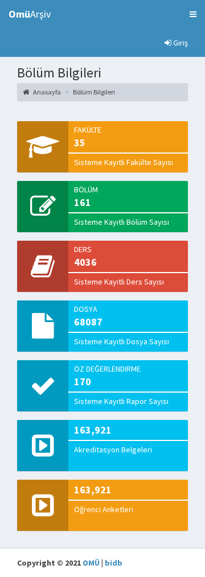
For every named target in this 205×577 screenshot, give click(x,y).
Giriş (179, 43)
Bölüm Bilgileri (94, 92)
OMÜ (91, 563)
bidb (113, 563)
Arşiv (30, 13)
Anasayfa (46, 92)
